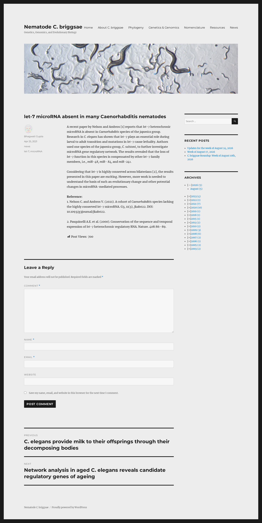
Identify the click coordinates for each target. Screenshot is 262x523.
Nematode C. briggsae (53, 27)
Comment (32, 285)
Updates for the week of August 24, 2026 (210, 148)
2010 (196, 226)
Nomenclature (194, 27)
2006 (196, 241)
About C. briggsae (110, 27)
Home (88, 27)
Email (29, 357)
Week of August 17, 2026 (201, 151)
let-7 (26, 151)
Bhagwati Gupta (33, 136)
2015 (195, 218)
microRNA (36, 151)
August (196, 188)
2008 (196, 233)
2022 (196, 200)
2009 (196, 230)
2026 (197, 185)
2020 (196, 207)
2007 (196, 237)
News (234, 27)
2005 (196, 245)
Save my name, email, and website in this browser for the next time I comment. (73, 393)
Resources (217, 27)
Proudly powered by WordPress (69, 507)
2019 (195, 211)
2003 (196, 248)
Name (29, 339)
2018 (195, 215)
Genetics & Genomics (164, 27)
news (27, 146)
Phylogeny (136, 27)
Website (30, 374)
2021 (196, 203)
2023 (196, 196)
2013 (195, 222)
